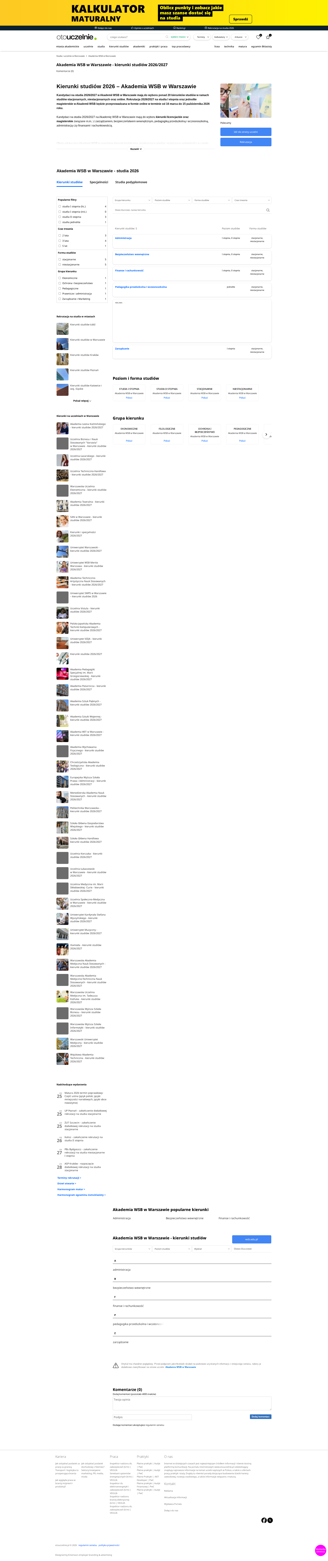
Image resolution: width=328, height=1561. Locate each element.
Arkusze (238, 37)
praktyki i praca (158, 46)
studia (101, 46)
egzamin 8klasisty (261, 46)
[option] (131, 392)
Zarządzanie (122, 348)
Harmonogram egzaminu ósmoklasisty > (81, 1194)
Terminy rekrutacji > (69, 1177)
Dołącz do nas (104, 28)
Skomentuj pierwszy (321, 1550)
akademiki (139, 46)
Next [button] (266, 434)
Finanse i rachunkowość (129, 270)
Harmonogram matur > (71, 1189)
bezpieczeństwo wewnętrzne (132, 1287)
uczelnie (88, 46)
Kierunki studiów (70, 182)
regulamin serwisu (155, 1425)
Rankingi (180, 28)
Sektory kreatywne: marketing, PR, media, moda (92, 1473)
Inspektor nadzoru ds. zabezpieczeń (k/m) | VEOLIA (121, 1467)
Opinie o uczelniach (144, 28)
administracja (122, 1269)
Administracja (123, 238)
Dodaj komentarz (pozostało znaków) (134, 1394)
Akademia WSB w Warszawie (180, 1367)
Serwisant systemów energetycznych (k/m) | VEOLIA (121, 1477)
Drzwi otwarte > (66, 1183)
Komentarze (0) (65, 71)
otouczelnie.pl (62, 1545)
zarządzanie (120, 1342)
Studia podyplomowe (131, 182)
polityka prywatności (109, 1545)
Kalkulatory (219, 37)
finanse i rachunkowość (128, 1306)
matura (242, 46)
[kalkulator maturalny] (164, 13)
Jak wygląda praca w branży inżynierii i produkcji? (65, 1483)
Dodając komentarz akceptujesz (138, 1425)
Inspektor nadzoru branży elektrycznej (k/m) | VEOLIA (119, 1500)
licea (217, 46)
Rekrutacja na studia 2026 (220, 28)
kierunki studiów (119, 46)
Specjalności (99, 182)
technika (229, 46)
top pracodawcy (181, 46)
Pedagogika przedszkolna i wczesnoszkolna (141, 286)
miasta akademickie (67, 46)
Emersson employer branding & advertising (90, 1554)
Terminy (201, 37)
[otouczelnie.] (76, 37)
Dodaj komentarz (261, 1416)
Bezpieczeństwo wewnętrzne (132, 254)
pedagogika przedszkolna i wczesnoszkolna (138, 1324)
